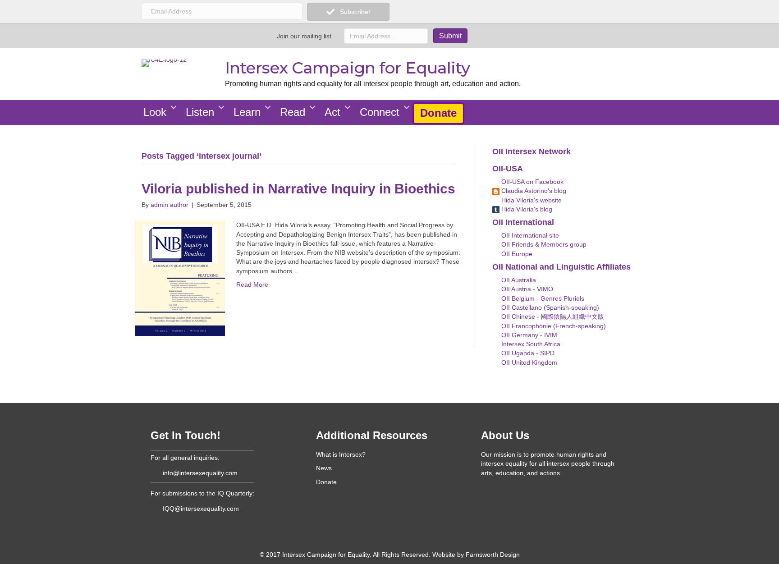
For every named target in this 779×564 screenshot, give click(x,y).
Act (332, 112)
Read (292, 112)
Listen (200, 112)
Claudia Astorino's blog (532, 190)
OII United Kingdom (528, 362)
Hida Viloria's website (530, 200)
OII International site (529, 235)
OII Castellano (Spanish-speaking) (549, 307)
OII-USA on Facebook (531, 181)
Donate (438, 113)
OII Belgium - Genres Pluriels (541, 298)
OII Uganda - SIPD (526, 353)
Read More (252, 284)
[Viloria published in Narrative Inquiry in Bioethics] (180, 277)
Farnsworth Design (493, 554)
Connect (379, 112)
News (324, 468)
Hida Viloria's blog (525, 209)
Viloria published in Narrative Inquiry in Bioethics (298, 188)
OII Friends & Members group (543, 244)
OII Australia (517, 280)
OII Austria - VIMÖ (526, 289)
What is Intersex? (341, 454)
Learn (247, 112)
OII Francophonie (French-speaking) (552, 326)
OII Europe (515, 253)
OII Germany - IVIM (528, 335)
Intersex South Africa (529, 344)
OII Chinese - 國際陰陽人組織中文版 (551, 316)
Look (154, 112)
